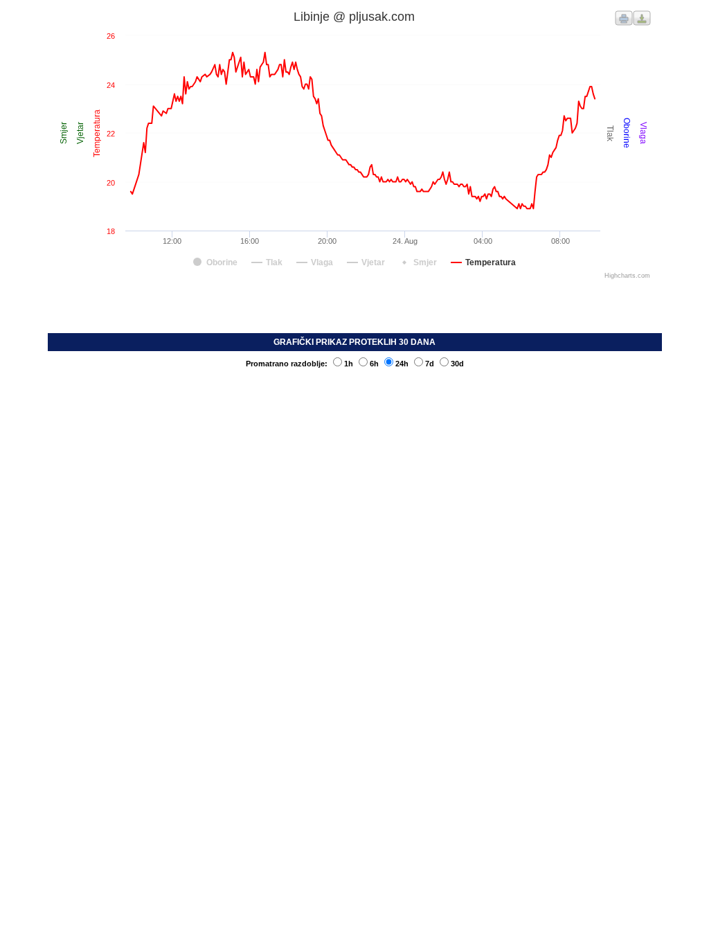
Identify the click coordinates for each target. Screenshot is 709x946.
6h (374, 363)
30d (457, 363)
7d (429, 363)
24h (402, 363)
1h (348, 363)
